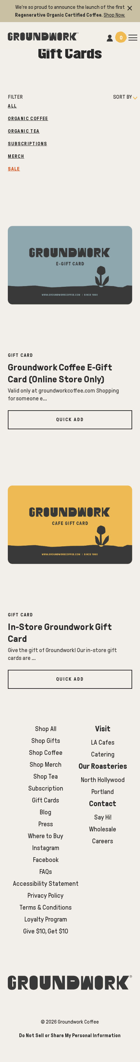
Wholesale (102, 829)
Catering (103, 754)
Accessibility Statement (45, 883)
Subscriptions (27, 143)
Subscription (45, 788)
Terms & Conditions (45, 907)
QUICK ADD (70, 419)
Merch (16, 156)
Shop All (45, 728)
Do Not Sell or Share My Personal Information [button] (70, 1035)
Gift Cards (45, 800)
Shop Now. (114, 15)
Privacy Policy (46, 895)
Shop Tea (45, 776)
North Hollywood (103, 779)
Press (45, 824)
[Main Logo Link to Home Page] (43, 35)
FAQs (45, 871)
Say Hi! (102, 817)
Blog (45, 812)
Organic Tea (23, 131)
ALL (12, 106)
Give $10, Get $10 (45, 931)
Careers (102, 841)
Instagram (45, 847)
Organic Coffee (28, 118)
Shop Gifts (45, 740)
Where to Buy (45, 836)
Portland (102, 791)
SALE (14, 168)
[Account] (109, 37)
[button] (129, 7)
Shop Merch (46, 764)
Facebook (45, 859)
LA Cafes (103, 742)
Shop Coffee (46, 752)
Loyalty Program (45, 919)
